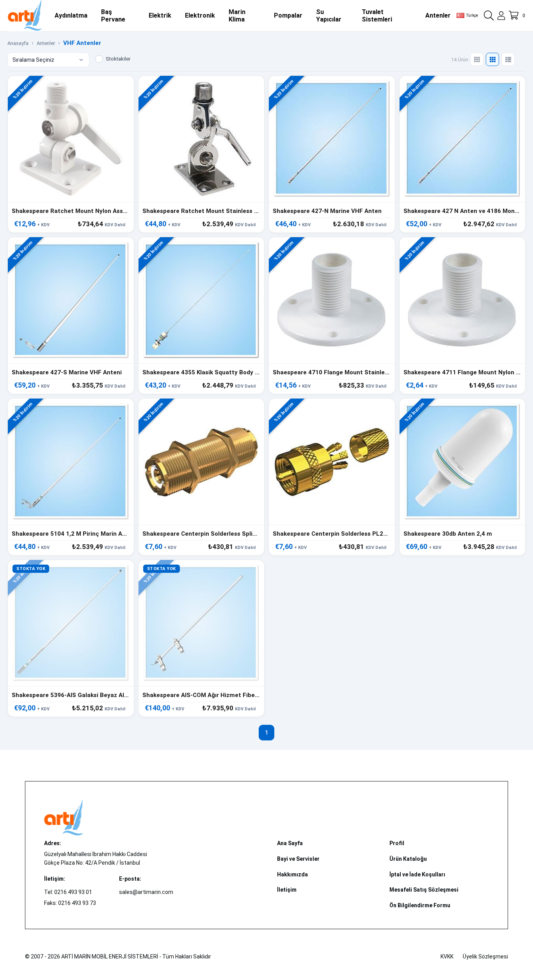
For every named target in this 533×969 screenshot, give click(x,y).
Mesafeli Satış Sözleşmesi (423, 890)
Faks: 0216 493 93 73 (70, 903)
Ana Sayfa (290, 843)
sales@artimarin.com (146, 892)
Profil (396, 843)
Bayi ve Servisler (298, 859)
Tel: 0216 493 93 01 (68, 892)
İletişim (287, 890)
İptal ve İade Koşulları (417, 874)
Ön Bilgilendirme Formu (419, 905)
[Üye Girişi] (501, 15)
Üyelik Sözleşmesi (485, 956)
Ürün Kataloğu (408, 859)
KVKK (447, 956)
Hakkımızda (292, 874)
